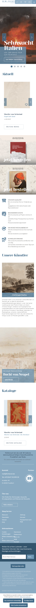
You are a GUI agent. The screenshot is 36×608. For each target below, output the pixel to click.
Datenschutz (18, 534)
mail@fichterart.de (8, 474)
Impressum (17, 532)
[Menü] (34, 2)
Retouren (5, 515)
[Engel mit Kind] (17, 95)
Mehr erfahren (8, 505)
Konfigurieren (28, 600)
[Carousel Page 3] (18, 66)
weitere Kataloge (14, 443)
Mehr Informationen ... (26, 597)
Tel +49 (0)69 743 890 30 (10, 477)
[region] (18, 102)
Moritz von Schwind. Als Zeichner (16, 435)
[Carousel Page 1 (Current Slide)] (11, 66)
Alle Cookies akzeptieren (18, 605)
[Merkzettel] (25, 2)
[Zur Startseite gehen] (7, 2)
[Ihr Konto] (21, 2)
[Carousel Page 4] (21, 66)
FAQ (3, 522)
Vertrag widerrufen (18, 566)
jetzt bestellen (17, 189)
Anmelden (31, 557)
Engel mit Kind (9, 116)
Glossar (4, 520)
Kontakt (16, 542)
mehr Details (9, 380)
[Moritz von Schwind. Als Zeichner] (18, 413)
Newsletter (5, 517)
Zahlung (22, 515)
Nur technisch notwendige (12, 600)
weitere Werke (12, 127)
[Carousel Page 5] (24, 66)
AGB (15, 539)
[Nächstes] (30, 102)
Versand (22, 517)
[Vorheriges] (5, 102)
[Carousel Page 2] (15, 66)
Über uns (17, 537)
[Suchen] (17, 2)
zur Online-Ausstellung (14, 59)
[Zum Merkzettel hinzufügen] (26, 105)
